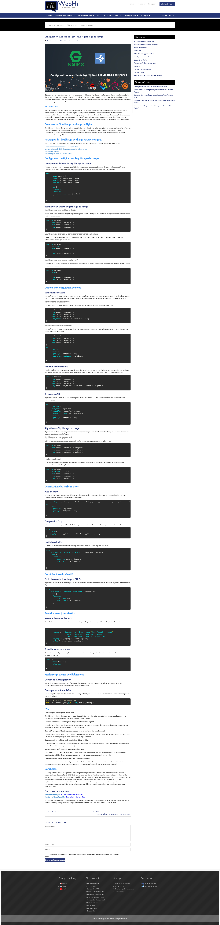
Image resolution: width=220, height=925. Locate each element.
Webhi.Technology (150, 883)
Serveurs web (73, 41)
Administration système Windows (146, 44)
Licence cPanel (92, 908)
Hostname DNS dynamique (95, 894)
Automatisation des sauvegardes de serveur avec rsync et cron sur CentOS (72, 812)
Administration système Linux (57, 41)
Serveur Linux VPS (93, 889)
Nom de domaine (92, 903)
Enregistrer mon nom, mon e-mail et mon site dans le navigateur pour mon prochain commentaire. (85, 854)
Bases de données (140, 48)
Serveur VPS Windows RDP (95, 892)
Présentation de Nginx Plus (75, 797)
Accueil (49, 15)
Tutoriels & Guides (120, 886)
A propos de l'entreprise (122, 883)
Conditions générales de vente (124, 889)
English (64, 886)
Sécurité (137, 66)
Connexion (142, 4)
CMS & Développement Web (144, 54)
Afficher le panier (167, 4)
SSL (98, 15)
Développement (130, 15)
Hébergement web (85, 15)
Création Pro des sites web (95, 897)
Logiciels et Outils (140, 60)
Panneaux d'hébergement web (145, 63)
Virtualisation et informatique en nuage (148, 75)
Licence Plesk (91, 911)
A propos (144, 15)
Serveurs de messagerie (142, 69)
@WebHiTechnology (150, 886)
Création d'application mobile (96, 900)
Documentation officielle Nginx (72, 795)
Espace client (166, 15)
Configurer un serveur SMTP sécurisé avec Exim (150, 87)
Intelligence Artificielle (142, 57)
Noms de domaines (111, 15)
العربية (64, 889)
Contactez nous (119, 892)
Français (132, 4)
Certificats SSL (139, 51)
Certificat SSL (91, 905)
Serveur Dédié (91, 886)
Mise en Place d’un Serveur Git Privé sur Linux (114, 814)
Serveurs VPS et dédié (64, 15)
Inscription (152, 4)
